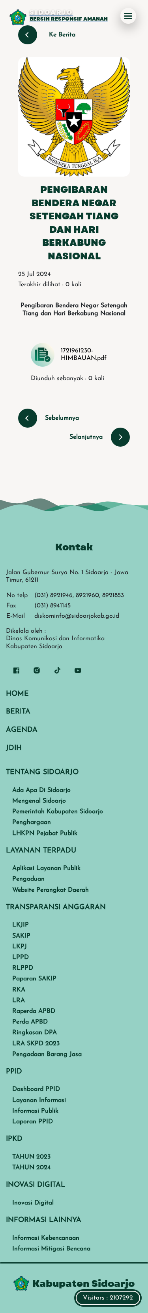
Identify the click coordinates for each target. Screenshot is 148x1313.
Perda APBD (30, 1022)
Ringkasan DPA (34, 1032)
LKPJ (19, 947)
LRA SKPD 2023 (36, 1044)
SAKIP (21, 936)
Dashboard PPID (36, 1089)
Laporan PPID (32, 1122)
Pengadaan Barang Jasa (47, 1054)
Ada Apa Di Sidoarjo (41, 790)
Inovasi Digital (33, 1203)
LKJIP (20, 925)
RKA (18, 990)
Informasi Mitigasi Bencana (51, 1249)
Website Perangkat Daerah (50, 890)
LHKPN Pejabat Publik (44, 833)
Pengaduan (28, 879)
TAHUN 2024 (31, 1168)
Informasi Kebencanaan (45, 1238)
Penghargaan (31, 822)
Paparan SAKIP (34, 979)
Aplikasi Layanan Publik (46, 868)
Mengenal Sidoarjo (39, 801)
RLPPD (22, 968)
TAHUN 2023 (31, 1157)
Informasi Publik (35, 1111)
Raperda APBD (33, 1011)
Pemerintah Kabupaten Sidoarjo (57, 812)
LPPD (20, 957)
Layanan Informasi (39, 1100)
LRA (18, 1000)
